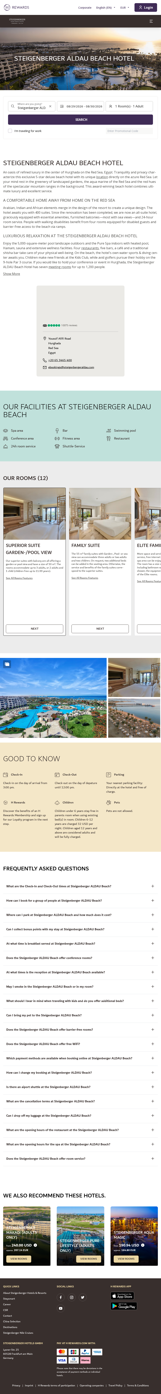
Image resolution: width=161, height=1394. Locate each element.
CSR (5, 1310)
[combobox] (31, 106)
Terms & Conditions (138, 1386)
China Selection (11, 1321)
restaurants (90, 248)
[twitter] (83, 1297)
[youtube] (61, 1308)
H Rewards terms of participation (56, 1386)
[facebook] (61, 1297)
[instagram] (72, 1297)
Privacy (16, 1386)
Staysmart (9, 1298)
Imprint (29, 1386)
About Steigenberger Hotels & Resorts (24, 1293)
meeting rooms (59, 267)
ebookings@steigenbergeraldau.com (71, 367)
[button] (34, 562)
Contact (7, 1315)
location (102, 177)
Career (7, 1304)
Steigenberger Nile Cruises (18, 1333)
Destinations (10, 1327)
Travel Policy (115, 1386)
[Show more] (7, 664)
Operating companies (92, 1386)
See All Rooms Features (19, 578)
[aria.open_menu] (151, 21)
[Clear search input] (50, 106)
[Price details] (35, 1245)
